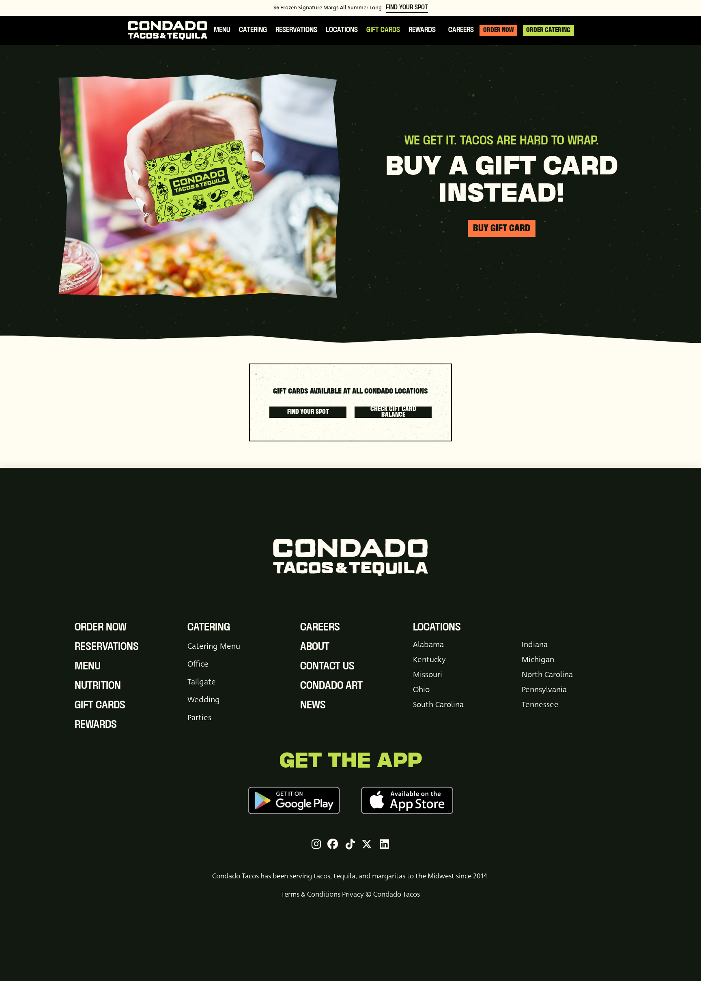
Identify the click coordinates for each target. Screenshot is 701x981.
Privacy (353, 894)
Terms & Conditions (310, 894)
